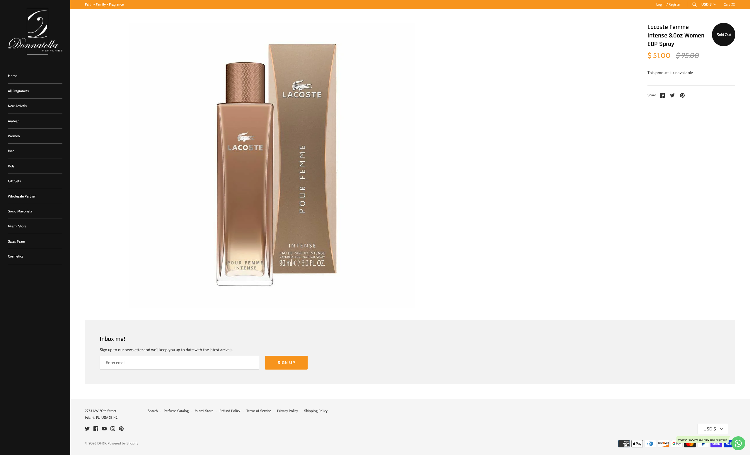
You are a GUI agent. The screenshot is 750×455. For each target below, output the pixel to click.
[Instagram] (112, 429)
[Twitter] (87, 429)
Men (11, 151)
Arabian (14, 121)
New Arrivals (17, 106)
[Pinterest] (121, 429)
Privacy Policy (287, 411)
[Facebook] (95, 429)
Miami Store (17, 226)
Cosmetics (15, 256)
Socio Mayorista (20, 211)
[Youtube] (104, 429)
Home (12, 76)
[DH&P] (35, 31)
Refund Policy (229, 411)
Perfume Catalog (176, 411)
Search (153, 411)
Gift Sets (14, 181)
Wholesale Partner (22, 196)
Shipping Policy (316, 411)
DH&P (101, 443)
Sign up (286, 362)
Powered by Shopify (123, 443)
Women (14, 136)
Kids (11, 166)
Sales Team (16, 241)
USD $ (706, 4)
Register (675, 4)
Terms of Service (258, 411)
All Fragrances (18, 91)
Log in (661, 4)
